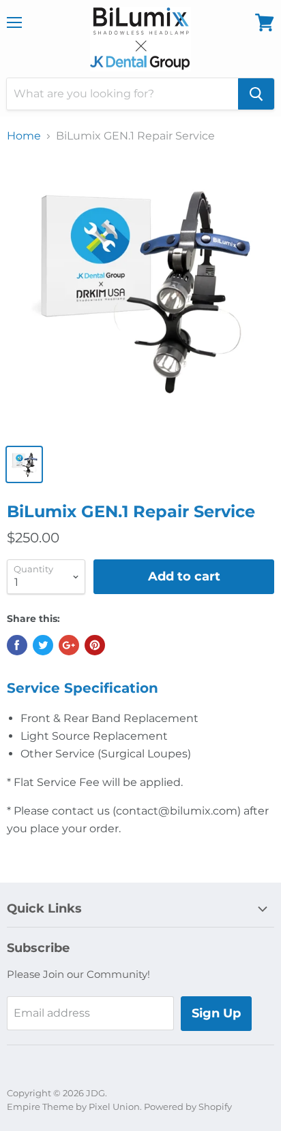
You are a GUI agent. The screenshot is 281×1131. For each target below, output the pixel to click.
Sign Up (216, 1013)
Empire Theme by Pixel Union (73, 1106)
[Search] (256, 94)
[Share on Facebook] (17, 645)
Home (24, 136)
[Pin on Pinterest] (95, 645)
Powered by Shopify (188, 1106)
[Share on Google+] (69, 645)
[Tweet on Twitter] (43, 645)
